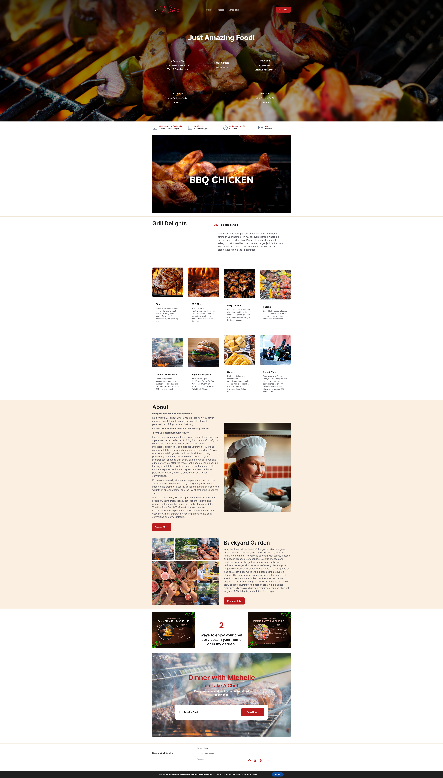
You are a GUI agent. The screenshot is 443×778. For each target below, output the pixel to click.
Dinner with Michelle (162, 753)
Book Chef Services (202, 129)
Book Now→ (253, 712)
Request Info (283, 10)
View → (177, 102)
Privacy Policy (203, 748)
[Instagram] (255, 760)
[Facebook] (249, 760)
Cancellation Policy (205, 754)
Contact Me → (222, 67)
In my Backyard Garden (169, 129)
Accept (277, 774)
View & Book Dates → (265, 70)
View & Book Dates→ (177, 69)
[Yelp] (260, 760)
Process (200, 759)
